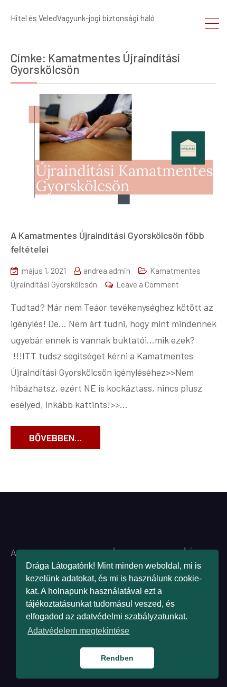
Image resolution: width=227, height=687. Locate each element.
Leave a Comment (147, 284)
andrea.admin (106, 270)
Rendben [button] (117, 658)
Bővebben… (55, 437)
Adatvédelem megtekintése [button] (78, 630)
